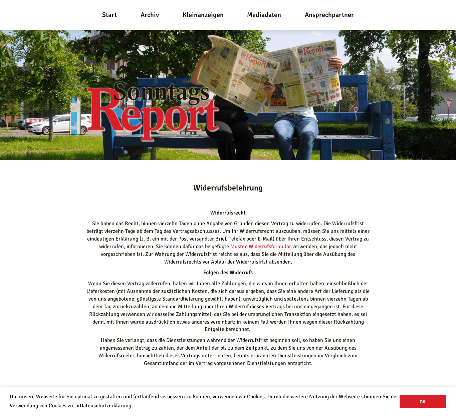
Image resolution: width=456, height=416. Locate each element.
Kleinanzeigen (203, 15)
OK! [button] (423, 402)
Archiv (150, 15)
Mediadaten (264, 15)
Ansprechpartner (329, 15)
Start (109, 15)
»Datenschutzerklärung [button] (104, 405)
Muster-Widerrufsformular (260, 246)
